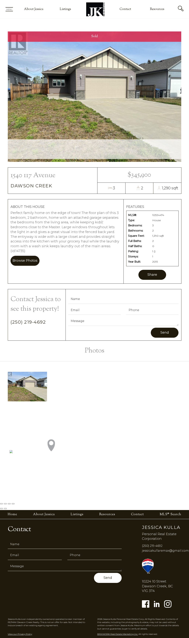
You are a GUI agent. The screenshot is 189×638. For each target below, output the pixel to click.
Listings (65, 9)
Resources (157, 9)
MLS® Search (170, 514)
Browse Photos (25, 261)
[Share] (5, 503)
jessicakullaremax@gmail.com (165, 550)
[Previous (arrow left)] (1, 508)
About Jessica (33, 9)
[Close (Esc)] (1, 503)
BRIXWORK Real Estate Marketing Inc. (117, 634)
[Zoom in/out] (13, 503)
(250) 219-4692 (28, 322)
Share (152, 275)
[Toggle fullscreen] (9, 503)
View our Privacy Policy (20, 634)
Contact (125, 9)
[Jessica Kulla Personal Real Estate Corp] (95, 9)
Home (12, 514)
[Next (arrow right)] (5, 508)
